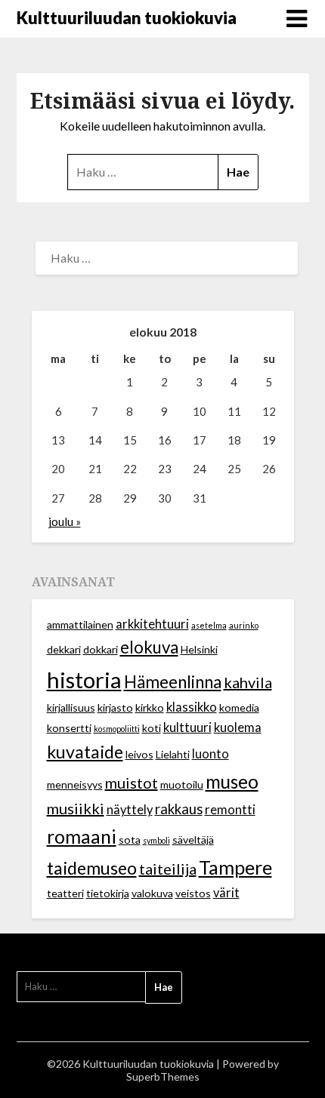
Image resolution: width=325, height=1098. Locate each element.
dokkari (100, 649)
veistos (193, 893)
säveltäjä (193, 839)
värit (226, 892)
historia (84, 679)
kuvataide (85, 751)
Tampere (235, 867)
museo (232, 781)
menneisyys (75, 784)
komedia (239, 707)
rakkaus (179, 809)
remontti (230, 809)
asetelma (209, 625)
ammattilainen (80, 624)
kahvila (248, 682)
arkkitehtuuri (152, 624)
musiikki (75, 808)
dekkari (64, 649)
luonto (210, 753)
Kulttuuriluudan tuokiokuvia (127, 18)
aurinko (243, 625)
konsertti (69, 727)
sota (130, 839)
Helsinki (199, 649)
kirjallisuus (71, 707)
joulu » (64, 521)
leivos (139, 754)
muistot (131, 783)
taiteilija (168, 869)
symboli (156, 840)
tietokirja (107, 893)
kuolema (238, 727)
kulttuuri (187, 727)
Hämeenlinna (172, 682)
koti (151, 727)
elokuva (149, 647)
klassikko (191, 707)
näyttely (130, 809)
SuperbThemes (163, 1076)
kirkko (149, 707)
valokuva (152, 893)
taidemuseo (92, 867)
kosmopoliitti (117, 729)
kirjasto (115, 707)
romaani (81, 836)
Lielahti (173, 754)
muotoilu (181, 784)
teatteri (65, 893)
